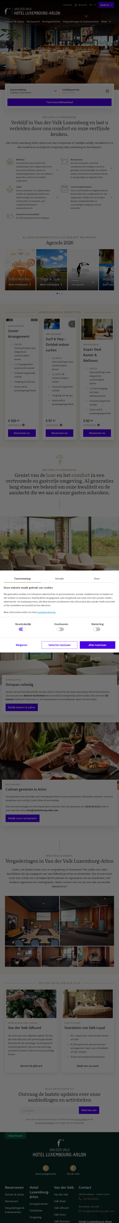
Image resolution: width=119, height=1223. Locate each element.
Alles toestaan (97, 645)
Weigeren (21, 645)
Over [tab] (97, 578)
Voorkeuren (61, 624)
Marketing (98, 624)
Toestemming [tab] (22, 578)
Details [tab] (59, 578)
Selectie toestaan (59, 645)
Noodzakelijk (23, 624)
